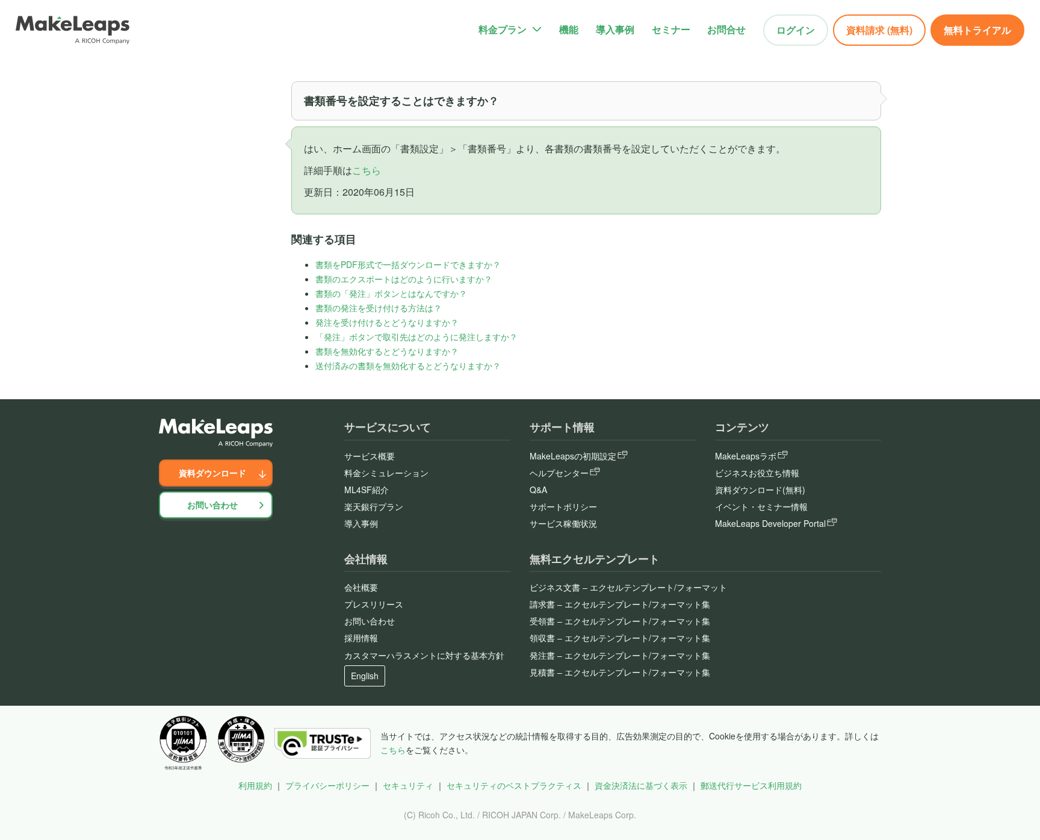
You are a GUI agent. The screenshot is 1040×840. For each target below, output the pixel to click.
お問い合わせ (212, 505)
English (365, 676)
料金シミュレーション (386, 473)
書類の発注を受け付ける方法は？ (378, 308)
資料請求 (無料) (879, 30)
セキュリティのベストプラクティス (514, 785)
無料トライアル (977, 30)
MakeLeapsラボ (745, 456)
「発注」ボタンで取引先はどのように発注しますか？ (416, 337)
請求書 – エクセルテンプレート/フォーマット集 (620, 604)
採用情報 (361, 638)
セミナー (671, 29)
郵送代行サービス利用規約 (751, 785)
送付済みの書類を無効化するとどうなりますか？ (408, 365)
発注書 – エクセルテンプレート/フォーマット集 (620, 655)
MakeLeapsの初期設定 (573, 456)
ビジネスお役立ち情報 (757, 473)
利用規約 (255, 785)
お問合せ (726, 29)
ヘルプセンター (559, 473)
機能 (568, 29)
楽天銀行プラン (373, 506)
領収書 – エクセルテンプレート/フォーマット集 (620, 638)
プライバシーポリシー (327, 785)
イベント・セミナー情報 (761, 506)
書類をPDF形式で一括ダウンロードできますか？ (408, 264)
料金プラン (502, 29)
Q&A (538, 490)
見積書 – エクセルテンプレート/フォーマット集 (620, 672)
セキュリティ (408, 785)
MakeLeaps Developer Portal (770, 523)
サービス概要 (369, 456)
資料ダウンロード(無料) (760, 490)
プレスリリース (373, 604)
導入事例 (615, 29)
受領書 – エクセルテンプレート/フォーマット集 (620, 621)
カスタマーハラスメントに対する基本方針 (424, 655)
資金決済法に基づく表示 (641, 785)
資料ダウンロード (212, 473)
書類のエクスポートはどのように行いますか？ (403, 279)
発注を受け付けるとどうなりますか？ (387, 322)
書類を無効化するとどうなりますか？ (387, 351)
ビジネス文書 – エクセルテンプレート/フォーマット (628, 587)
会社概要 (361, 587)
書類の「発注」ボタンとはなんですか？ (391, 293)
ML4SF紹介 (366, 490)
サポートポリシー (563, 506)
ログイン (795, 30)
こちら (366, 170)
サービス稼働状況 (563, 523)
